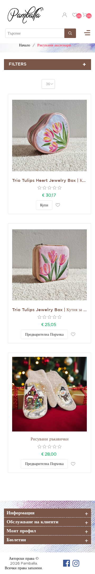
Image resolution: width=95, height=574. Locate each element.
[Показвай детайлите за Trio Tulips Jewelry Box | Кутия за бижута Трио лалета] (49, 264)
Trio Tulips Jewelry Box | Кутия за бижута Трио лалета (49, 310)
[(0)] (74, 14)
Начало (24, 45)
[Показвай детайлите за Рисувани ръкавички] (49, 394)
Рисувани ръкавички (50, 439)
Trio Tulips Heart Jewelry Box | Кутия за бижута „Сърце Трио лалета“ (49, 181)
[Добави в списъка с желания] (58, 205)
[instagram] (76, 563)
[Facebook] (66, 563)
